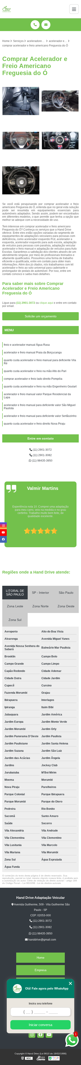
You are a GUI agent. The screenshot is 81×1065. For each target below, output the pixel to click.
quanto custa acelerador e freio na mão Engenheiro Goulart (40, 386)
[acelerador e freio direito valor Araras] (20, 101)
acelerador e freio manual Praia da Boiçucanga (33, 352)
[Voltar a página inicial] (6, 9)
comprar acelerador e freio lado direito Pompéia (33, 378)
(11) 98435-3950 (41, 460)
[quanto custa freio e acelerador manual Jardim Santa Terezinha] (60, 140)
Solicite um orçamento (40, 316)
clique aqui (46, 302)
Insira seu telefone (40, 1003)
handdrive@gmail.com (42, 939)
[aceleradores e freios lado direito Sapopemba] (60, 101)
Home (40, 957)
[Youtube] (49, 1034)
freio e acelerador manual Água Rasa (27, 344)
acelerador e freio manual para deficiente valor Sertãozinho (40, 416)
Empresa (40, 970)
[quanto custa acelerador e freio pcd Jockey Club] (20, 140)
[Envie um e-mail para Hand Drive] (45, 24)
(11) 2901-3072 (26, 302)
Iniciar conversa (40, 1025)
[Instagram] (32, 1034)
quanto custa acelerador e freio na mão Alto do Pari (35, 371)
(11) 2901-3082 (42, 455)
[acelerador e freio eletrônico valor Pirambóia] (20, 180)
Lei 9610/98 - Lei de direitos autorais (41, 883)
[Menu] (74, 9)
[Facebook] (40, 1034)
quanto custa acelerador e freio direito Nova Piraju (34, 423)
